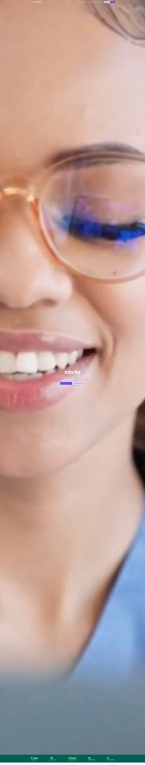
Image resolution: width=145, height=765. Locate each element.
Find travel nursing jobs (66, 383)
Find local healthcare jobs (78, 383)
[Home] (36, 2)
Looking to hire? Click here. (72, 387)
